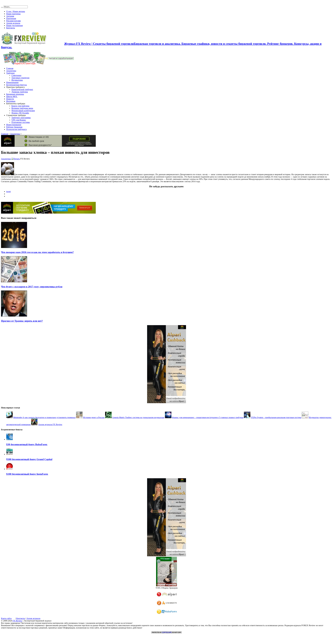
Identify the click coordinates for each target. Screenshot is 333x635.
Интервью (10, 101)
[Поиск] (2, 7)
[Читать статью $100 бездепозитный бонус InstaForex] (9, 469)
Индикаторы (17, 80)
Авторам (10, 16)
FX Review (17, 621)
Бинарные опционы (15, 94)
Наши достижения (14, 25)
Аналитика (11, 71)
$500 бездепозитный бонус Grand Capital (29, 459)
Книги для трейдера (20, 106)
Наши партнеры (13, 14)
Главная (9, 68)
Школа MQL (11, 96)
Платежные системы (20, 122)
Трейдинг (10, 73)
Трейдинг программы (21, 117)
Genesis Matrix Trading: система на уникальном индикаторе (138, 417)
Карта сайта (6, 618)
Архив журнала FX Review (50, 424)
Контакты (10, 28)
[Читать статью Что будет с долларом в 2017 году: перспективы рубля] (14, 281)
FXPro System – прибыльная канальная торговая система (276, 417)
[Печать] (15, 159)
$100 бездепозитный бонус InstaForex (27, 474)
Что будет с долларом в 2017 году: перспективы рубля (31, 286)
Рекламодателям (13, 21)
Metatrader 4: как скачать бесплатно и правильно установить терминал (44, 417)
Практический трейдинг (22, 89)
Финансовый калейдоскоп (23, 110)
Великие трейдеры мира (22, 108)
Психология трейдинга (16, 129)
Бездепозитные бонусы (16, 85)
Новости (10, 99)
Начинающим (12, 82)
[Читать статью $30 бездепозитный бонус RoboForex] (9, 439)
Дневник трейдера (19, 92)
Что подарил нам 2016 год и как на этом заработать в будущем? (37, 252)
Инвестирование (13, 125)
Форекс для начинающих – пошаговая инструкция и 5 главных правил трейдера (207, 417)
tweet (8, 191)
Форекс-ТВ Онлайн (20, 113)
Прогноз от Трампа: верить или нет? (22, 321)
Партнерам (11, 18)
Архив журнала (13, 23)
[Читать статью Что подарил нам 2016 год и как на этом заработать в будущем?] (14, 247)
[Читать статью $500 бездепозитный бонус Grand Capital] (9, 454)
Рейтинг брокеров (14, 127)
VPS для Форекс (18, 120)
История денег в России (94, 417)
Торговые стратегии (20, 78)
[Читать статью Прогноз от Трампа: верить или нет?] (14, 316)
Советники (16, 75)
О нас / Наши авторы (15, 11)
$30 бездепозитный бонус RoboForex (26, 444)
